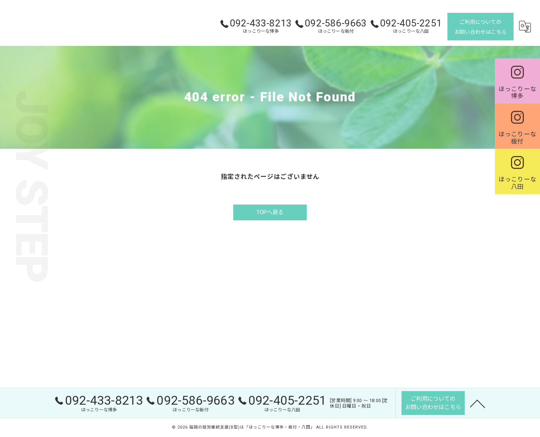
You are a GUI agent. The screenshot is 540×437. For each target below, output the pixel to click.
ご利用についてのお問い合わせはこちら (480, 27)
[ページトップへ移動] (477, 403)
